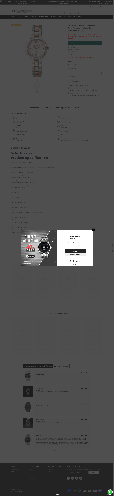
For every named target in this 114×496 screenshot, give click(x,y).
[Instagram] (73, 261)
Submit (75, 251)
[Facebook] (70, 261)
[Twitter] (80, 261)
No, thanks (76, 264)
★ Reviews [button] (56, 494)
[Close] (93, 230)
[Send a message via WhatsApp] (110, 492)
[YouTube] (76, 261)
